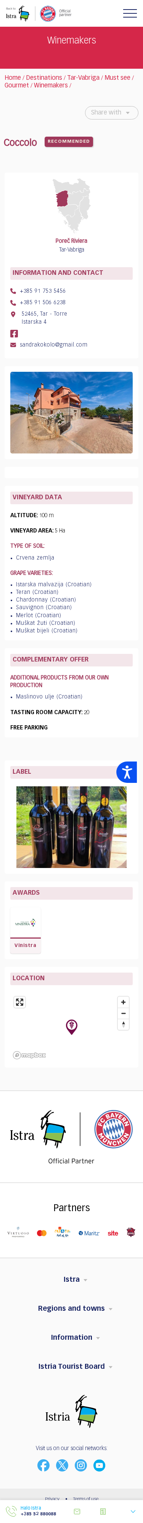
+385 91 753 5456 (42, 291)
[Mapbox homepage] (29, 1055)
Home (13, 78)
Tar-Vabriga (83, 78)
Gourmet (17, 86)
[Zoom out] (123, 1013)
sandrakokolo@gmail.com (53, 345)
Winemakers (51, 86)
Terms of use (85, 1499)
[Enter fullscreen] (19, 1002)
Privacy (52, 1499)
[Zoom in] (123, 1002)
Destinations (44, 78)
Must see (117, 78)
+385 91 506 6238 (42, 302)
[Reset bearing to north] (123, 1024)
